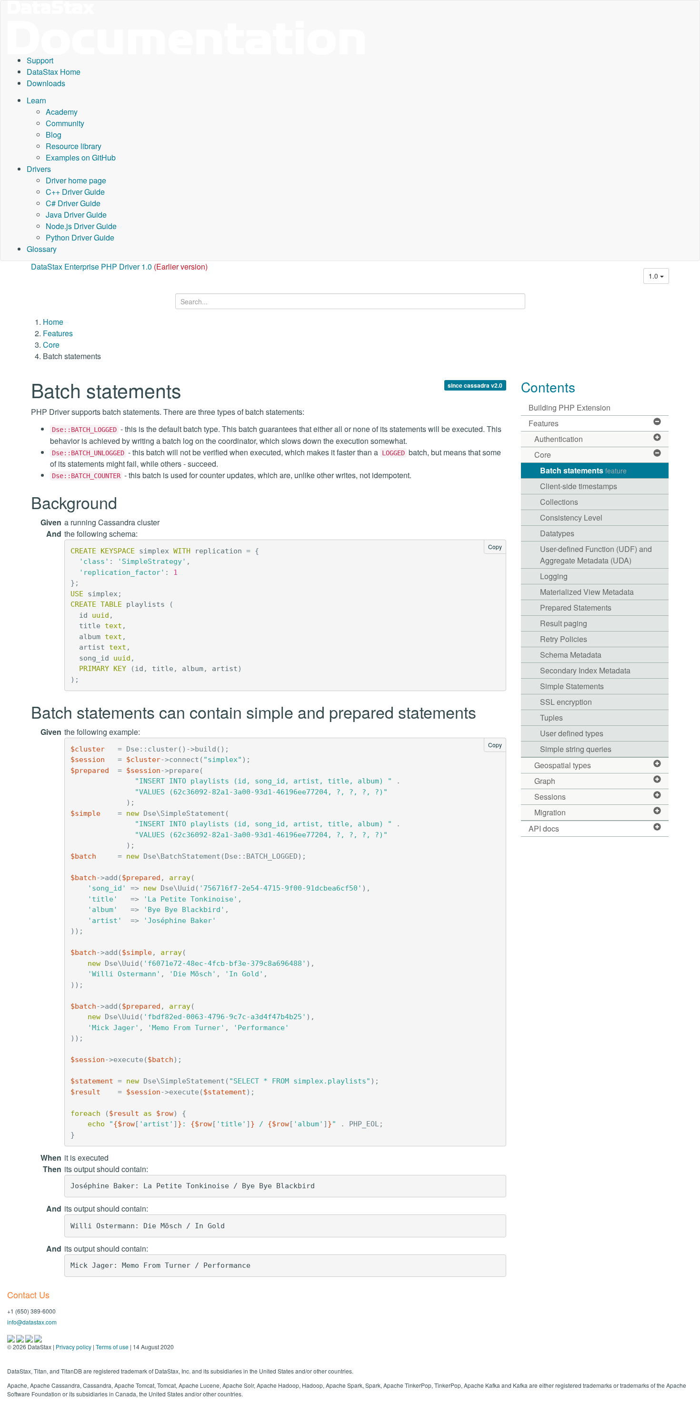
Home (53, 321)
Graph (544, 780)
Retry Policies (563, 638)
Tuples (551, 717)
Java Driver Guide (76, 214)
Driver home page (76, 180)
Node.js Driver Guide (81, 226)
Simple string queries (575, 748)
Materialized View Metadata (587, 591)
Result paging (563, 623)
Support (40, 60)
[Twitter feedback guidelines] (29, 1338)
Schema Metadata (570, 654)
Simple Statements (572, 686)
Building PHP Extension (569, 407)
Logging (554, 576)
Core (51, 344)
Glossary (42, 248)
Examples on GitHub (81, 157)
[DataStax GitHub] (38, 1338)
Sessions (550, 796)
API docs (544, 828)
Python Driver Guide (80, 237)
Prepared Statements (575, 607)
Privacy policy (73, 1347)
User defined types (571, 733)
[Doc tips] (20, 1338)
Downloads (46, 83)
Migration (550, 812)
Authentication (558, 438)
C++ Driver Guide (75, 191)
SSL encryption (566, 701)
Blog (53, 134)
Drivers (39, 168)
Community (65, 123)
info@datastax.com (32, 1322)
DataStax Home (53, 71)
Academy (62, 111)
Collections (559, 501)
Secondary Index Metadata (585, 670)
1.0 (654, 276)
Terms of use (112, 1347)
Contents (548, 386)
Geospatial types (562, 765)
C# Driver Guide (73, 203)
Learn (36, 100)
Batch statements (583, 470)
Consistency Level (571, 517)
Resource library (73, 145)
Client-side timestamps (578, 486)
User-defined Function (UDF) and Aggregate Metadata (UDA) (596, 554)
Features (58, 333)
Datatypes (557, 533)
